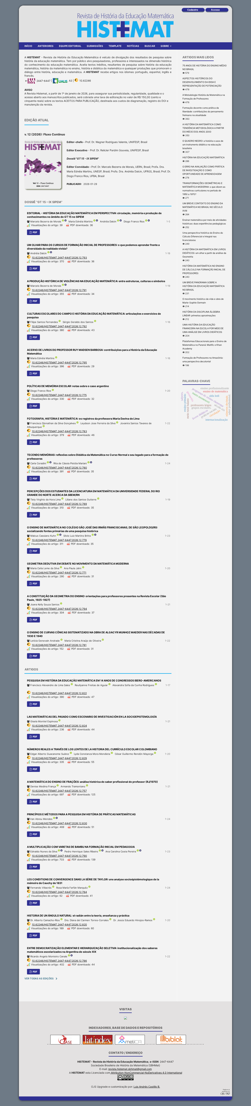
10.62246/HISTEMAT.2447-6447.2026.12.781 (59, 645)
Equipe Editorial (70, 45)
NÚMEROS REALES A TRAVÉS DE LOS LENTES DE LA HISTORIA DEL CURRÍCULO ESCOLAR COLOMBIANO (92, 749)
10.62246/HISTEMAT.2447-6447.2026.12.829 (59, 758)
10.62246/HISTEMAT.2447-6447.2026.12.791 (59, 290)
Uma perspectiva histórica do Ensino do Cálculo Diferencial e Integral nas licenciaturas (202, 236)
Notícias (133, 45)
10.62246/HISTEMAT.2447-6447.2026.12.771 (59, 572)
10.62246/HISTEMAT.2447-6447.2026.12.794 (59, 608)
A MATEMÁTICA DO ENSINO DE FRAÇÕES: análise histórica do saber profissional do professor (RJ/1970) (92, 781)
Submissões (95, 45)
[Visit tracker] (125, 1018)
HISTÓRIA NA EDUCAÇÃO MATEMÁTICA (203, 157)
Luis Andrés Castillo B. (147, 1086)
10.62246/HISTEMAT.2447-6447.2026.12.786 (59, 960)
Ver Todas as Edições (39, 978)
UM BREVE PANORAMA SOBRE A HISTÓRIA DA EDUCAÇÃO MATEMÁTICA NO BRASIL (203, 286)
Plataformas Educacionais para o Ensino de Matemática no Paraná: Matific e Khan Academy (204, 345)
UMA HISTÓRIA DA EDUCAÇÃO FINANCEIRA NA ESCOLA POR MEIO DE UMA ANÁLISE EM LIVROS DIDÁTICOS (202, 328)
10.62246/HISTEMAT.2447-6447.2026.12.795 (59, 362)
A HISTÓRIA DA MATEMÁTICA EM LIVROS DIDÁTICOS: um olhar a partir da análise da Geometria (204, 253)
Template (115, 45)
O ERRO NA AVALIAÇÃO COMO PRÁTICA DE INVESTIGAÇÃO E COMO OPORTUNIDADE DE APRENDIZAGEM (203, 170)
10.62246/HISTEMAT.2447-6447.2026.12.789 (59, 503)
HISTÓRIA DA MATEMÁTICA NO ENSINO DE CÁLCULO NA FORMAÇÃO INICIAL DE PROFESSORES (203, 269)
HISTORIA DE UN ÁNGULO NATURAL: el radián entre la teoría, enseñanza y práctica (78, 915)
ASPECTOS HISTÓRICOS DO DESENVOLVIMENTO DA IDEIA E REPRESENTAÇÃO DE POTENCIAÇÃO (201, 82)
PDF (34, 232)
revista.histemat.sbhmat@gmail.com (130, 1069)
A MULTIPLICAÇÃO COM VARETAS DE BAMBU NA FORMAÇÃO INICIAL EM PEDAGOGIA (81, 846)
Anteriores (45, 45)
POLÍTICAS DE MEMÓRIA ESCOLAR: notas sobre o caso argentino (68, 386)
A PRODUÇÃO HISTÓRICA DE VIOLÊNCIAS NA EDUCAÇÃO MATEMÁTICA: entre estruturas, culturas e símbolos (96, 281)
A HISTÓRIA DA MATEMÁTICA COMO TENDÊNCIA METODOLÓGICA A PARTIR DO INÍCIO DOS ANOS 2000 (203, 128)
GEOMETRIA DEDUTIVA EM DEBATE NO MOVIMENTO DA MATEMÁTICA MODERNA (78, 563)
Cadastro (192, 9)
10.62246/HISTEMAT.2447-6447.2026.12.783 (59, 431)
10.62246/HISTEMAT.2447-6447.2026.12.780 (59, 467)
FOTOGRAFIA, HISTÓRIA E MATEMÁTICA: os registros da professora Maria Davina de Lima (83, 418)
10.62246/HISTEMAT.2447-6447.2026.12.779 (59, 540)
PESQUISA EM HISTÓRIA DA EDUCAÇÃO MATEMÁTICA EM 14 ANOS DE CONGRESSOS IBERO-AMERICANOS (94, 680)
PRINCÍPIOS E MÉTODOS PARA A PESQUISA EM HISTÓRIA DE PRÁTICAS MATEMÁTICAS (81, 814)
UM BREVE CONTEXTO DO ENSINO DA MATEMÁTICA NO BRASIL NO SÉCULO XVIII (202, 207)
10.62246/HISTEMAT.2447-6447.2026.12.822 (59, 693)
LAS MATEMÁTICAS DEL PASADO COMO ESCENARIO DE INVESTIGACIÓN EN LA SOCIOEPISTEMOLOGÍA (92, 716)
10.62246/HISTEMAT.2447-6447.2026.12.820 (59, 924)
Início (28, 45)
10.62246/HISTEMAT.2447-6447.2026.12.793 (59, 257)
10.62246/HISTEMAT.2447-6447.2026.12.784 (59, 892)
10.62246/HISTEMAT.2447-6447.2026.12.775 (59, 395)
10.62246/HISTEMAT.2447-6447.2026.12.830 (59, 823)
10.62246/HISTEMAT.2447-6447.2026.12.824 (59, 725)
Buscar (150, 45)
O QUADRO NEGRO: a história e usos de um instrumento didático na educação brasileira (202, 144)
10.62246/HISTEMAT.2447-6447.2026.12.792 (59, 326)
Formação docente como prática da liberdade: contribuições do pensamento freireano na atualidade (202, 111)
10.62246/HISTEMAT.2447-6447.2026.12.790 (59, 855)
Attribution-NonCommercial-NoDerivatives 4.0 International (146, 1072)
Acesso (215, 9)
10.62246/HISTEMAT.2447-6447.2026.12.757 (59, 790)
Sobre (165, 45)
